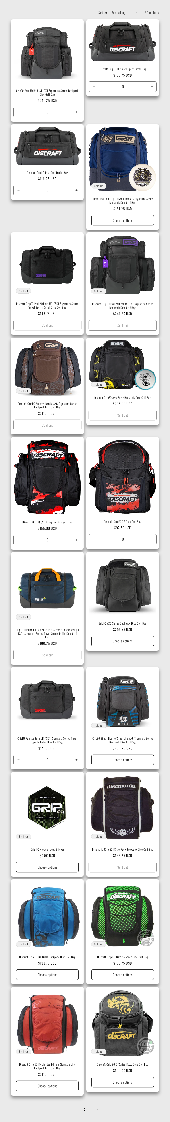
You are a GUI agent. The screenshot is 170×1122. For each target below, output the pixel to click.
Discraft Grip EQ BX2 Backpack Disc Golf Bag (122, 957)
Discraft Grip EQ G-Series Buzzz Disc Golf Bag (123, 1064)
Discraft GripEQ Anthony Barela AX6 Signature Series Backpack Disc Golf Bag (47, 405)
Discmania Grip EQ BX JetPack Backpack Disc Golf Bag (122, 849)
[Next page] (97, 1109)
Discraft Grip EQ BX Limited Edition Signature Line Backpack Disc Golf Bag (47, 1066)
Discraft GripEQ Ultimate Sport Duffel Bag (122, 69)
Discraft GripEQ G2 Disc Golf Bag (122, 521)
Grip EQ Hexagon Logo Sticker (47, 849)
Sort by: (102, 12)
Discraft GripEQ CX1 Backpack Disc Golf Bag (47, 522)
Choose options (123, 220)
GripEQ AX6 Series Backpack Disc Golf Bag (123, 623)
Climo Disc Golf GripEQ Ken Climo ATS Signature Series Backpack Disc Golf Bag (122, 200)
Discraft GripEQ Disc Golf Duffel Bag (47, 172)
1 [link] (73, 1109)
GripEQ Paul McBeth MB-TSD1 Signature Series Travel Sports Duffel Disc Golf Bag (47, 740)
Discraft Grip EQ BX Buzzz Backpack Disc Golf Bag (47, 957)
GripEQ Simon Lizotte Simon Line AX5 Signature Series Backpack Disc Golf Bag (122, 740)
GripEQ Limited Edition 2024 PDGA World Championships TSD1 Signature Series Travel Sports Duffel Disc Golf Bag (47, 633)
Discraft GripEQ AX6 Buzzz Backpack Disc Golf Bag (122, 397)
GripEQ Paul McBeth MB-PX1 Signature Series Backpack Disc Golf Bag (47, 92)
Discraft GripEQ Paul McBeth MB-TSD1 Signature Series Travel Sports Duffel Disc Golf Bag (47, 305)
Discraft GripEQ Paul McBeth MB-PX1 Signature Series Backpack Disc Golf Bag (122, 306)
